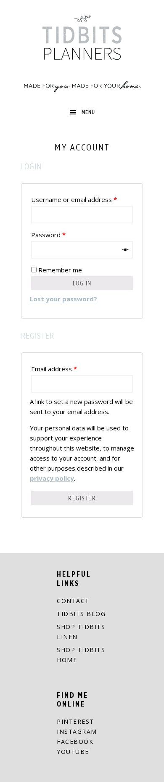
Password (48, 234)
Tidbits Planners (82, 52)
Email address (54, 369)
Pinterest (75, 721)
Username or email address (74, 199)
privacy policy (52, 478)
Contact (73, 601)
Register (82, 498)
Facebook (75, 742)
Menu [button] (88, 112)
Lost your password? (63, 299)
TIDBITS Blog (81, 614)
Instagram (77, 731)
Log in (82, 283)
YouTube (73, 752)
